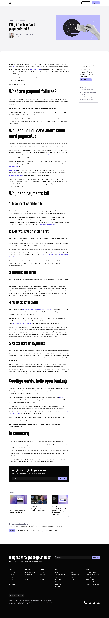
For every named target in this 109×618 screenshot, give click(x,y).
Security (88, 577)
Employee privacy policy (92, 574)
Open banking (59, 526)
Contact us (86, 3)
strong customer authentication (22, 323)
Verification (12, 584)
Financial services (20, 530)
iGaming (57, 530)
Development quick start (31, 572)
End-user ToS (90, 582)
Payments (20, 21)
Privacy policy (90, 579)
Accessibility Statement (92, 584)
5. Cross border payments (87, 99)
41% (14, 67)
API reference (28, 574)
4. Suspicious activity (86, 97)
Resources (59, 3)
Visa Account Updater (47, 254)
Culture (31, 526)
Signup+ (11, 579)
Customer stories (75, 574)
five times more (52, 155)
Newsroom (43, 579)
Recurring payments (48, 530)
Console (27, 577)
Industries (51, 3)
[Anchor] (6, 92)
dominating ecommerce (16, 175)
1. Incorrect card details (86, 90)
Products (45, 3)
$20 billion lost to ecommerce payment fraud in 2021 (37, 309)
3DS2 (17, 327)
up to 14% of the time (35, 69)
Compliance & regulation (48, 526)
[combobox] (16, 595)
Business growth (23, 526)
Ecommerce (38, 526)
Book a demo (84, 79)
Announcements (14, 526)
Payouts (11, 574)
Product (40, 530)
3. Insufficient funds (85, 94)
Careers (42, 577)
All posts (57, 572)
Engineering (33, 530)
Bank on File (12, 577)
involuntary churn (14, 166)
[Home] (14, 3)
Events (73, 577)
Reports (73, 579)
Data (10, 582)
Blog (11, 21)
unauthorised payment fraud (48, 224)
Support (27, 579)
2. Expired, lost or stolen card (88, 92)
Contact (42, 572)
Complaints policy (91, 572)
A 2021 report (13, 170)
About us (42, 574)
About (65, 3)
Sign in (95, 3)
